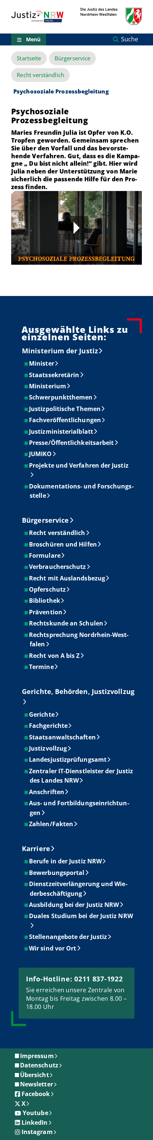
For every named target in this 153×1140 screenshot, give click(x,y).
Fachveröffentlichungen (65, 420)
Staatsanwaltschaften (63, 737)
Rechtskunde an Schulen (66, 623)
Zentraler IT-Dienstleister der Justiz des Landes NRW (81, 776)
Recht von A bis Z (54, 656)
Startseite (29, 58)
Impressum (37, 1056)
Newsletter (36, 1084)
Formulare (45, 555)
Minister (42, 363)
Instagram (37, 1132)
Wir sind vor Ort (53, 948)
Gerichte (42, 714)
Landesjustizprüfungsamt (68, 759)
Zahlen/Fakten (51, 824)
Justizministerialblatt (61, 431)
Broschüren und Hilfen (63, 544)
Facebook (36, 1094)
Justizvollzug (48, 748)
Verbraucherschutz (58, 567)
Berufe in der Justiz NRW (66, 861)
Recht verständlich (40, 75)
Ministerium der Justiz (60, 350)
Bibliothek (45, 600)
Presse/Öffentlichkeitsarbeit (72, 443)
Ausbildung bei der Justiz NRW (74, 905)
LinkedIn (35, 1122)
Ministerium (48, 386)
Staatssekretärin (54, 375)
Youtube (35, 1113)
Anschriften (47, 792)
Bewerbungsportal (57, 873)
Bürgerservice (72, 58)
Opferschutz (48, 589)
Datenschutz (39, 1065)
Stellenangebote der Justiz (68, 937)
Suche (129, 39)
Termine (42, 667)
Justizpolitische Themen (65, 409)
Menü (33, 39)
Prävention (46, 612)
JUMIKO (41, 454)
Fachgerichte (49, 726)
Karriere (36, 848)
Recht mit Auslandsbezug (67, 578)
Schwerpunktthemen (61, 397)
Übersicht (34, 1075)
